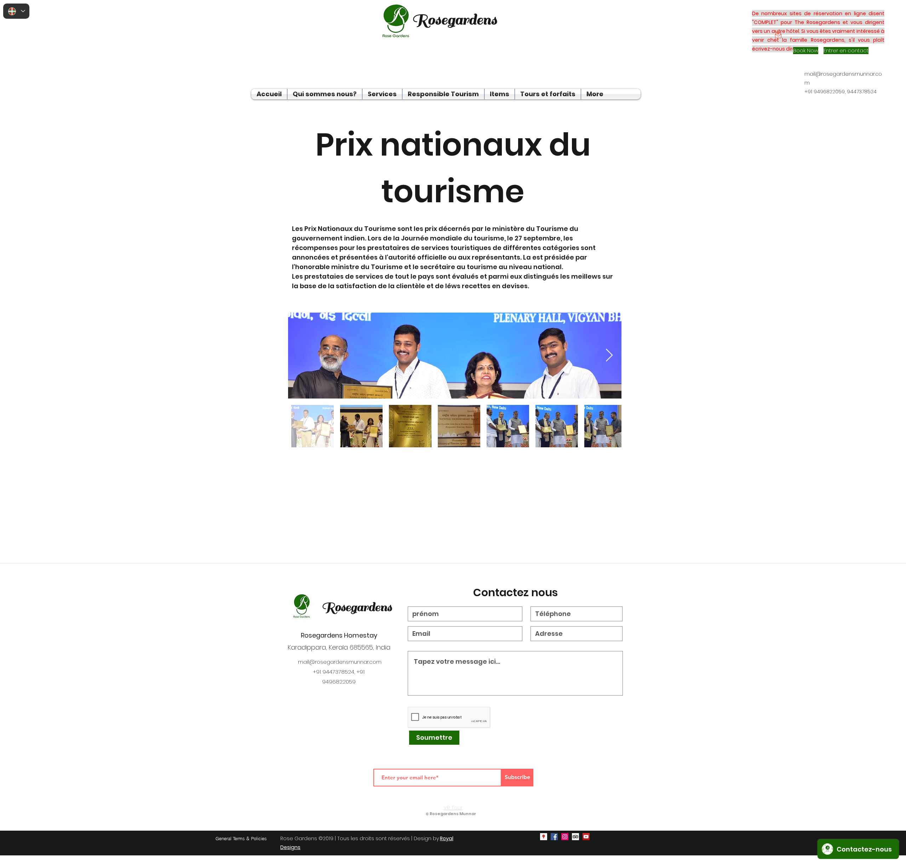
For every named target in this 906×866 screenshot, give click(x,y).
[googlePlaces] (543, 836)
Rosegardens (357, 607)
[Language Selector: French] (16, 11)
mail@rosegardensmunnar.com (340, 662)
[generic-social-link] (575, 836)
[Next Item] (609, 355)
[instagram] (564, 836)
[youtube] (586, 836)
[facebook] (554, 836)
